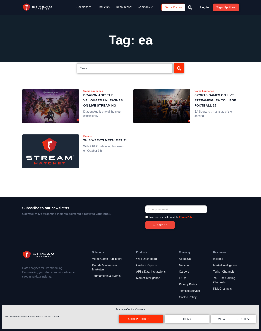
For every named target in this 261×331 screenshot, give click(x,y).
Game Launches (93, 90)
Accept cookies (141, 319)
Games (87, 136)
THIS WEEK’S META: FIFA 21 (105, 140)
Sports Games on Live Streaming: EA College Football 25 (215, 100)
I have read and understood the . (171, 217)
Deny (187, 319)
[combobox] (125, 68)
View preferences (233, 319)
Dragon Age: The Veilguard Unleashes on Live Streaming (103, 100)
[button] (190, 7)
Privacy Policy (186, 217)
